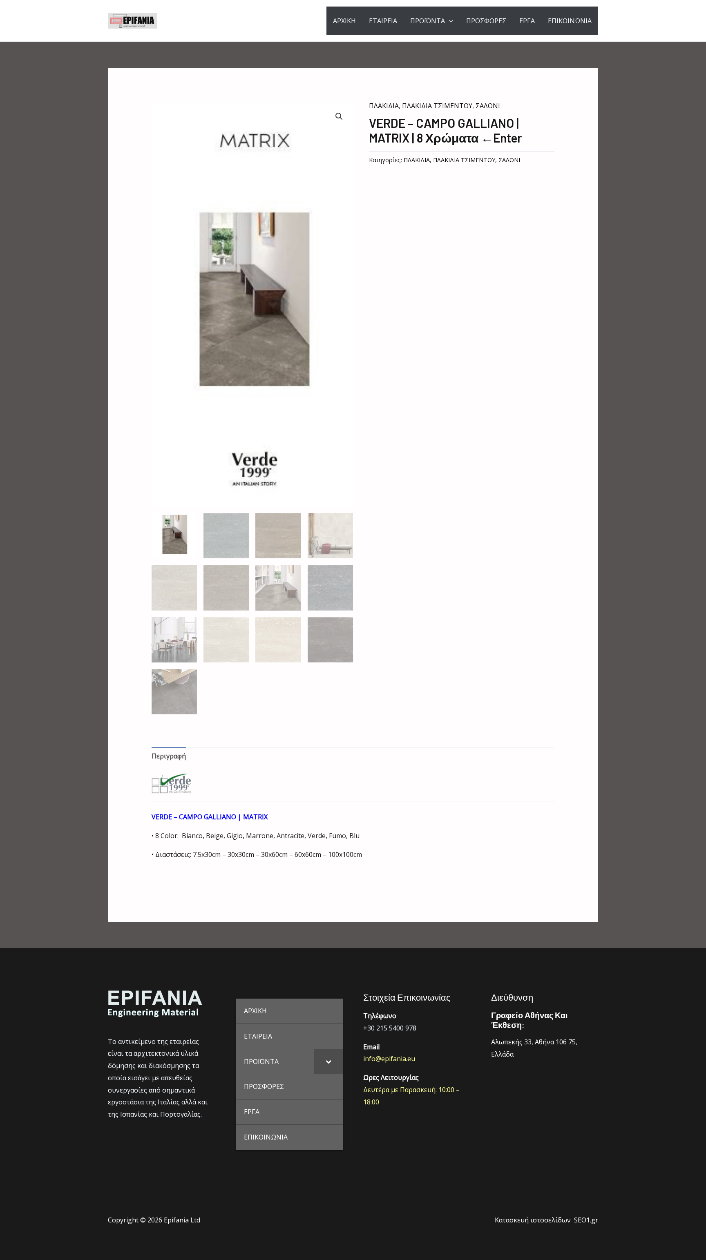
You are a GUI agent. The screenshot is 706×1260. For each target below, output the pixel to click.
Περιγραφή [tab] (169, 756)
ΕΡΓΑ (527, 20)
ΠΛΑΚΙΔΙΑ (384, 105)
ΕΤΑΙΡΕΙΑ (383, 20)
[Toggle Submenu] (328, 1061)
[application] (449, 20)
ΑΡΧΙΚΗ (344, 20)
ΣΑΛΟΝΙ (488, 105)
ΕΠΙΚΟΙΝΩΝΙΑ (570, 20)
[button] (339, 116)
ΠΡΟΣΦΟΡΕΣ (486, 20)
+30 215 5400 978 (389, 1028)
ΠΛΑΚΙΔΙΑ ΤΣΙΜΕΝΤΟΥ (437, 105)
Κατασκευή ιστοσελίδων (533, 1219)
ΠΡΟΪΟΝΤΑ (427, 20)
